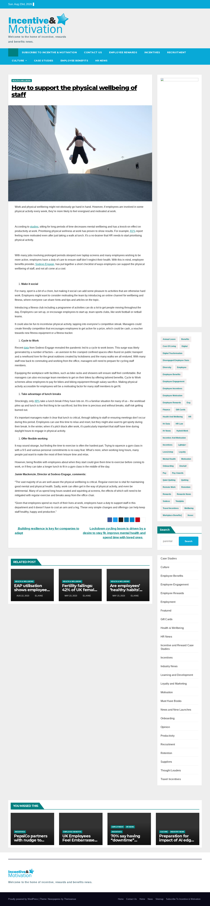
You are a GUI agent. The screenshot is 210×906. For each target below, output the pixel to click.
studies (34, 226)
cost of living (169, 346)
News (150, 899)
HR (189, 417)
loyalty (182, 452)
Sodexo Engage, (45, 264)
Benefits (185, 339)
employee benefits (171, 374)
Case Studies (43, 60)
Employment (168, 602)
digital (185, 346)
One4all (182, 466)
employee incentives (172, 388)
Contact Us (93, 52)
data (26, 347)
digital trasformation (172, 353)
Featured (166, 610)
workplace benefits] (172, 515)
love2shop (168, 452)
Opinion (165, 727)
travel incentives (171, 508)
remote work (169, 487)
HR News (101, 60)
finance (166, 410)
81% (132, 231)
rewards (167, 494)
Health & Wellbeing (21, 80)
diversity (167, 367)
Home (121, 899)
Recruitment (176, 52)
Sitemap (159, 899)
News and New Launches (176, 709)
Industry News (169, 666)
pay (164, 473)
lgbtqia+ (182, 445)
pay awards (177, 473)
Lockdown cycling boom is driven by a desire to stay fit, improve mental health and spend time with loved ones (114, 533)
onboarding (168, 466)
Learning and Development (177, 675)
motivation (186, 459)
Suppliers (166, 761)
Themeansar (70, 899)
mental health (169, 459)
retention (185, 487)
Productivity (168, 735)
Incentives (152, 52)
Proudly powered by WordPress (23, 899)
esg (188, 402)
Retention (166, 753)
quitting (184, 480)
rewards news (184, 494)
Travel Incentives (171, 779)
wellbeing (188, 508)
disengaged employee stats (176, 360)
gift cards (180, 410)
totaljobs (180, 501)
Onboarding (168, 718)
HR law (179, 424)
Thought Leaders (171, 770)
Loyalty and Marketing (174, 683)
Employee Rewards (123, 52)
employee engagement (173, 381)
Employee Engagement (175, 584)
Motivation (167, 692)
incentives (167, 445)
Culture (18, 60)
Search (165, 529)
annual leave (169, 339)
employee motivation (172, 395)
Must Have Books (171, 701)
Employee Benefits (74, 60)
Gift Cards (167, 619)
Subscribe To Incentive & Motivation (49, 52)
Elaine (38, 596)
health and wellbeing (173, 417)
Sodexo (166, 501)
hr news (167, 431)
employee (181, 367)
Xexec (190, 515)
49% (37, 401)
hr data (166, 424)
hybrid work (182, 431)
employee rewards (172, 402)
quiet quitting (169, 480)
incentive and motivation (174, 438)
